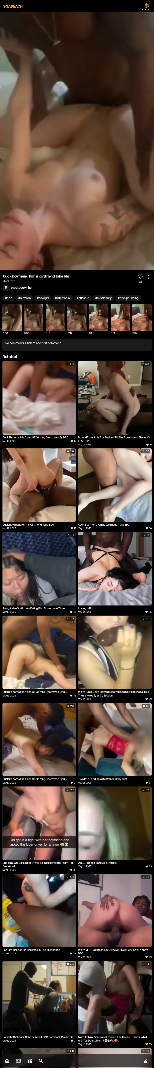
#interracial (62, 298)
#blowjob (24, 298)
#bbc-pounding (128, 298)
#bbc (8, 298)
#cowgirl (43, 298)
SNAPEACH (13, 6)
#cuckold (83, 298)
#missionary (103, 298)
